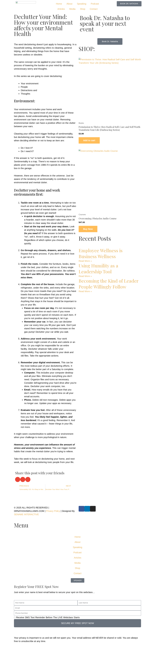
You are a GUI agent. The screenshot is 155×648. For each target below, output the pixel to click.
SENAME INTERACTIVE (26, 514)
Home (59, 3)
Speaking (81, 3)
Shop (82, 9)
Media (72, 9)
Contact (94, 9)
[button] (17, 479)
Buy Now (88, 229)
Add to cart (89, 140)
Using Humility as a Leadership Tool (98, 268)
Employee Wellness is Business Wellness (101, 253)
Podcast (95, 3)
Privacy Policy (53, 511)
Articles (61, 9)
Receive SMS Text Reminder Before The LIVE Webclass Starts (48, 617)
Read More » (85, 261)
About (69, 3)
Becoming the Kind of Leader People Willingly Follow (108, 284)
